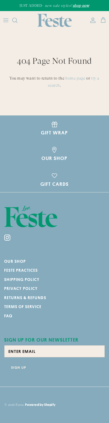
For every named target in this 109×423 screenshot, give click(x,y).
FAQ (8, 316)
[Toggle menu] (6, 20)
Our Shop (15, 261)
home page (75, 78)
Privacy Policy (21, 288)
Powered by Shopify (40, 404)
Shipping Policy (22, 279)
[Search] (17, 20)
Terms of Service (23, 306)
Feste (20, 405)
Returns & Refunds (25, 297)
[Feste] (54, 20)
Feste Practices (21, 270)
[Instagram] (7, 238)
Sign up (18, 367)
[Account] (91, 20)
